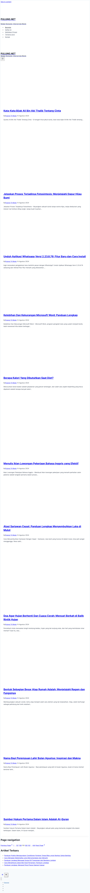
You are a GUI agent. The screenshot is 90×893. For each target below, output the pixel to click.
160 (26, 845)
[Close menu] (1, 878)
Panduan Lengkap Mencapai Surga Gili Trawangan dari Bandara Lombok (30, 860)
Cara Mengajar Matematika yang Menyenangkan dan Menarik (26, 858)
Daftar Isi (8, 30)
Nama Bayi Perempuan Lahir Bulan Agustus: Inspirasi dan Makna (42, 758)
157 (17, 845)
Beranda (8, 27)
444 (34, 845)
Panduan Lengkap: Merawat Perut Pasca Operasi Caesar (24, 865)
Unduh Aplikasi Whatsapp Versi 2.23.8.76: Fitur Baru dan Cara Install (45, 256)
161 (29, 845)
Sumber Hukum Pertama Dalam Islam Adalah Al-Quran (36, 819)
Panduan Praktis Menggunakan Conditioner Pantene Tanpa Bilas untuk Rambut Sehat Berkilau (37, 855)
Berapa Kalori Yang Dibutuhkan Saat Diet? (29, 377)
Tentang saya (10, 35)
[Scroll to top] (2, 875)
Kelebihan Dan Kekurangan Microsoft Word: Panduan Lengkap (41, 315)
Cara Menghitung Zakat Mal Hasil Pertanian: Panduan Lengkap (26, 863)
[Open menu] (3, 59)
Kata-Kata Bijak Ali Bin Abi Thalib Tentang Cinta (32, 110)
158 (20, 845)
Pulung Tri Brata (11, 116)
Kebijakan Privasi (11, 32)
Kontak (7, 37)
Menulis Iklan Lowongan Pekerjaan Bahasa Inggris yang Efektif (41, 463)
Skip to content (6, 2)
